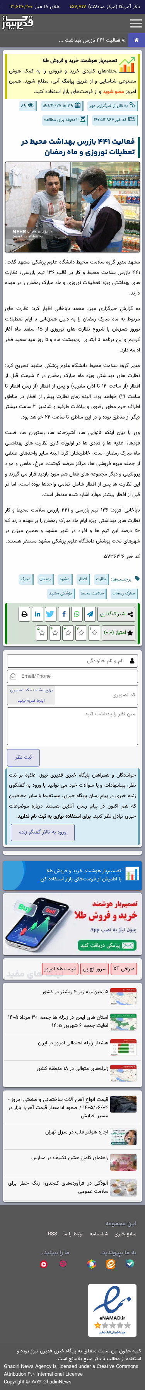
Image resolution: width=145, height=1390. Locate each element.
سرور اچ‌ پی (94, 969)
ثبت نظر (23, 757)
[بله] (129, 1264)
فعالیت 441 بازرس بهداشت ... (90, 40)
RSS (52, 1234)
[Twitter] (50, 614)
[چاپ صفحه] (24, 614)
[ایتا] (110, 1264)
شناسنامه (99, 1234)
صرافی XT (124, 969)
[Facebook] (64, 614)
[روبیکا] (91, 1264)
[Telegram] (90, 614)
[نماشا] (43, 1264)
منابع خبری (125, 1234)
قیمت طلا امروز (60, 969)
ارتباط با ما (73, 1234)
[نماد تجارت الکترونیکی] (112, 1336)
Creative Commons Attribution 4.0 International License (71, 1370)
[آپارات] (63, 1264)
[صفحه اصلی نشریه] (136, 40)
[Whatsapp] (77, 614)
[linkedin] (37, 614)
